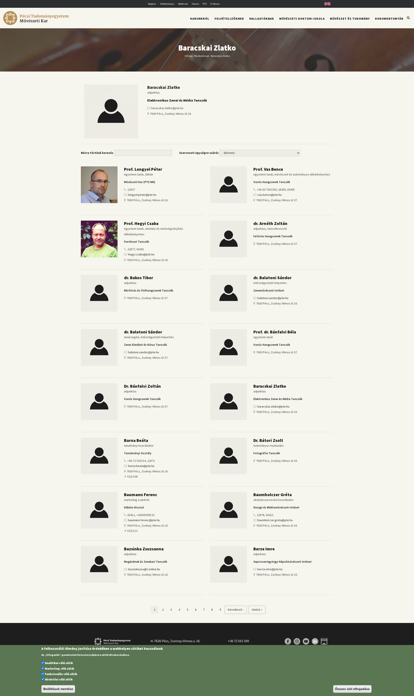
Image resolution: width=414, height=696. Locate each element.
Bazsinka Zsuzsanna (144, 548)
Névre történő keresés (97, 153)
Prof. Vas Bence (268, 169)
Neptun (152, 3)
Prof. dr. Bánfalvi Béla (274, 331)
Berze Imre (264, 548)
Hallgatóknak (261, 19)
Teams (195, 3)
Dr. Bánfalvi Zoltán (142, 386)
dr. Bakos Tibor (138, 277)
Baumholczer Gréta (272, 494)
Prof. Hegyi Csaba (141, 223)
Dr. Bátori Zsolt (268, 440)
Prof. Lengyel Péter (143, 169)
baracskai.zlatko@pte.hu (273, 406)
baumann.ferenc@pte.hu (144, 520)
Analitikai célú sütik (59, 663)
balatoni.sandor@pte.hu (272, 298)
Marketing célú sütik (59, 669)
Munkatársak (201, 55)
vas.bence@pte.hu (269, 195)
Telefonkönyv (167, 3)
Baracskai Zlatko (269, 386)
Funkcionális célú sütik (61, 674)
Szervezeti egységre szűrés (199, 153)
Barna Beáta (136, 440)
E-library (215, 3)
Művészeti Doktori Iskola (302, 19)
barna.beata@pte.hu (141, 466)
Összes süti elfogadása (352, 689)
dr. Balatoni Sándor (272, 277)
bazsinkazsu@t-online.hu (144, 569)
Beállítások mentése (58, 689)
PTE (205, 3)
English (326, 3)
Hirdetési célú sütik (59, 680)
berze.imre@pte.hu (269, 569)
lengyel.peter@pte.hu (142, 195)
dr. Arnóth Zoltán (270, 223)
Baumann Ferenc (140, 494)
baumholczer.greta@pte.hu (275, 520)
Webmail (183, 3)
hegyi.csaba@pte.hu (141, 254)
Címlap (189, 55)
